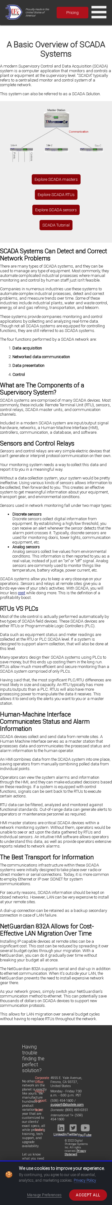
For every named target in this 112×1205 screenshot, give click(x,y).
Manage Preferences (44, 1195)
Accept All (88, 1195)
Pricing (72, 12)
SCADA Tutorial (56, 225)
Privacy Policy (85, 1180)
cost (21, 593)
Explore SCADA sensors (56, 210)
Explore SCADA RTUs (56, 194)
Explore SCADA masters (56, 179)
